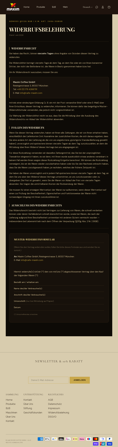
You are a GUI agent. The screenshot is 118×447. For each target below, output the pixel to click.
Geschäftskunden (32, 412)
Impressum (54, 408)
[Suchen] (97, 7)
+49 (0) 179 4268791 (27, 89)
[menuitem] (65, 7)
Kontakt (10, 421)
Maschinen (11, 412)
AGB (50, 399)
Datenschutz (55, 404)
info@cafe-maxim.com (31, 93)
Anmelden (80, 380)
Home (9, 399)
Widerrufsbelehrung (58, 412)
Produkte (10, 404)
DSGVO (52, 416)
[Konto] (103, 7)
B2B (8, 408)
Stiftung (27, 408)
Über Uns (10, 416)
